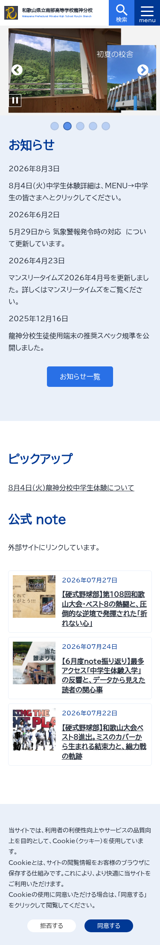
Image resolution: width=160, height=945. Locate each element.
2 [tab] (67, 126)
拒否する (51, 925)
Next (143, 70)
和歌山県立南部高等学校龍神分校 (57, 10)
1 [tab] (54, 126)
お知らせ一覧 (80, 376)
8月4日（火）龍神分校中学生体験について (71, 487)
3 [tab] (80, 126)
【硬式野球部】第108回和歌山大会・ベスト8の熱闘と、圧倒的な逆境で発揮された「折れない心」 (104, 608)
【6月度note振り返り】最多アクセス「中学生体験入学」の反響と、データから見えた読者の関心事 (103, 675)
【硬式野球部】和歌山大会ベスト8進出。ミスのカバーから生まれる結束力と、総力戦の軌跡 (104, 742)
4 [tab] (93, 126)
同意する (108, 925)
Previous (17, 70)
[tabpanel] (80, 70)
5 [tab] (106, 126)
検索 (121, 20)
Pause (15, 100)
